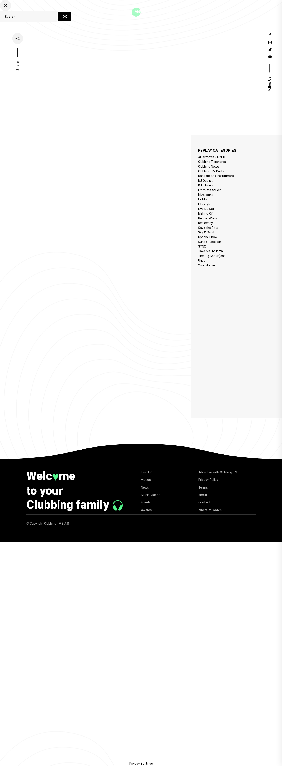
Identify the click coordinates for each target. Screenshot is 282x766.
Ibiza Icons (205, 195)
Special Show (207, 237)
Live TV (122, 12)
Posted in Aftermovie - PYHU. (31, 155)
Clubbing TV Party (211, 171)
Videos (140, 12)
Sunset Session (209, 242)
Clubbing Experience (212, 161)
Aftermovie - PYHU (211, 157)
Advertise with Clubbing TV (217, 472)
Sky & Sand (206, 232)
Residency (205, 223)
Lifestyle (204, 204)
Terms (203, 487)
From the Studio (210, 190)
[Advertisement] (225, 338)
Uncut (202, 260)
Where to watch (210, 510)
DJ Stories (205, 185)
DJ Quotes (205, 180)
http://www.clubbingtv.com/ (73, 267)
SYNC (202, 246)
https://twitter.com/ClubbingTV (62, 261)
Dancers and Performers (216, 176)
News (156, 12)
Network (83, 16)
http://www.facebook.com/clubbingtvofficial (72, 256)
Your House (206, 265)
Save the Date (208, 228)
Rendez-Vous (207, 218)
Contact (204, 502)
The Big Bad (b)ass (212, 256)
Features (174, 12)
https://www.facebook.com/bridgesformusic (68, 239)
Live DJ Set (206, 209)
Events (192, 12)
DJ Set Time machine (94, 12)
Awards (146, 510)
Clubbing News (208, 166)
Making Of (205, 213)
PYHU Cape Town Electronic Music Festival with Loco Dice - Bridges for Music (78, 147)
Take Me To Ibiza (210, 251)
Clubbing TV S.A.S (57, 523)
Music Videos (150, 495)
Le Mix (202, 199)
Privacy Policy (208, 479)
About (202, 495)
